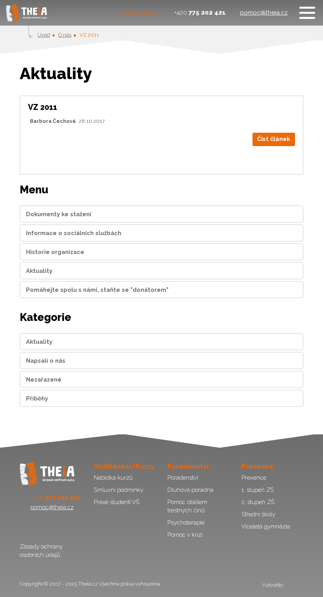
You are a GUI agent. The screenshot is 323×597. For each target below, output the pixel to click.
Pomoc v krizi (184, 534)
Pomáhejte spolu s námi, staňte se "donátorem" (97, 289)
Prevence (253, 477)
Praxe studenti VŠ (116, 502)
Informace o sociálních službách (73, 233)
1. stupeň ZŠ (257, 489)
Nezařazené (43, 379)
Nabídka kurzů (113, 477)
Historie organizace (55, 251)
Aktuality (39, 270)
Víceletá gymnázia (265, 526)
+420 (200, 12)
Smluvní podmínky (118, 489)
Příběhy (37, 398)
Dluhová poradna (190, 489)
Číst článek (273, 139)
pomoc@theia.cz (264, 12)
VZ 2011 (42, 107)
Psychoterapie (185, 522)
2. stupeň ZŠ (258, 502)
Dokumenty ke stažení (58, 214)
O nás (64, 35)
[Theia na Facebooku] (26, 526)
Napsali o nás (45, 360)
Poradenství (182, 477)
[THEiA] (26, 13)
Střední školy (258, 514)
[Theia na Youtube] (44, 526)
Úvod (43, 35)
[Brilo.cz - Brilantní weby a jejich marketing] (294, 585)
